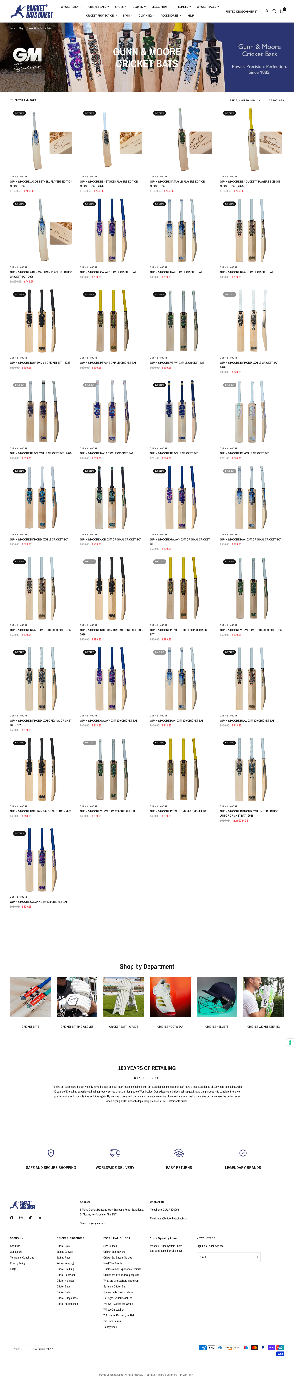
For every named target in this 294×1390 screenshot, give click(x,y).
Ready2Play (110, 1327)
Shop (21, 28)
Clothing (145, 15)
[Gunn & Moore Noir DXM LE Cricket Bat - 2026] (42, 321)
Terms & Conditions (167, 1374)
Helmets (182, 7)
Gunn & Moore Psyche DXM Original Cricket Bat (180, 632)
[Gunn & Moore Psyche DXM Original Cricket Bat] (182, 588)
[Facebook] (14, 1217)
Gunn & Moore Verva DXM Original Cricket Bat (251, 630)
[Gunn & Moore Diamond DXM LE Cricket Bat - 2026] (252, 321)
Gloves (138, 7)
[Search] (274, 11)
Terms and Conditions (22, 1257)
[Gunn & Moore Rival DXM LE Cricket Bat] (252, 230)
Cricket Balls (206, 7)
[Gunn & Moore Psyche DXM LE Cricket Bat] (112, 321)
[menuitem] (71, 6)
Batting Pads (63, 1257)
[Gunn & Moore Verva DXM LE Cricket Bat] (182, 321)
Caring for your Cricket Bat (117, 1298)
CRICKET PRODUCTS (70, 1238)
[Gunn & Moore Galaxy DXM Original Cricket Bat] (182, 498)
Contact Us (16, 1252)
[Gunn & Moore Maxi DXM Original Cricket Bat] (252, 498)
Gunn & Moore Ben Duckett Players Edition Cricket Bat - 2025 (250, 183)
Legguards (159, 7)
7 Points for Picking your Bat (118, 1315)
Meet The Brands (112, 1263)
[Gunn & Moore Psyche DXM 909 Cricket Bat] (182, 769)
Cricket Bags (63, 1286)
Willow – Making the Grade (118, 1304)
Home (12, 28)
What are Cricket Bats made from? (122, 1280)
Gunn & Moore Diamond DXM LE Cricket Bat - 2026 (249, 365)
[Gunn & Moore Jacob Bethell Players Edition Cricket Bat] (42, 140)
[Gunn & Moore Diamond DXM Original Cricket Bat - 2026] (42, 679)
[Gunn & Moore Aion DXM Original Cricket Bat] (112, 498)
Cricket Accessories (67, 1304)
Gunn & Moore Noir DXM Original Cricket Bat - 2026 (111, 632)
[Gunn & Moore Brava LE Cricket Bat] (182, 411)
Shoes (119, 7)
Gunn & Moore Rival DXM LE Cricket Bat (246, 272)
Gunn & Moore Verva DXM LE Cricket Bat (177, 363)
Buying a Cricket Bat (114, 1286)
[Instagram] (23, 1217)
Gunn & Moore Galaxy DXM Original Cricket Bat (180, 541)
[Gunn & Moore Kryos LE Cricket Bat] (252, 411)
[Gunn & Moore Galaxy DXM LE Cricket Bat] (112, 230)
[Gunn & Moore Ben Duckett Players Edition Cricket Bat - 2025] (252, 140)
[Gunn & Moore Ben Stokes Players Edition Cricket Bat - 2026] (112, 140)
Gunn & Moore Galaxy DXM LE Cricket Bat (108, 272)
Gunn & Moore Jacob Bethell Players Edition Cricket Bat (41, 183)
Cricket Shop (70, 7)
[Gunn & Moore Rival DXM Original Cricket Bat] (42, 588)
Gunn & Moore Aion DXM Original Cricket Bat (110, 539)
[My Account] (266, 11)
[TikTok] (33, 1217)
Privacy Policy (17, 1263)
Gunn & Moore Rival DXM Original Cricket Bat (41, 630)
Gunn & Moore (19, 176)
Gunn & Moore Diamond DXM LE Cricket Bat (39, 539)
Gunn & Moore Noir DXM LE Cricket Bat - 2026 (40, 363)
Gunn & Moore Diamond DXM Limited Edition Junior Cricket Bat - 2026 (249, 813)
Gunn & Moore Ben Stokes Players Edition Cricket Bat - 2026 (109, 183)
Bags (126, 15)
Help (190, 15)
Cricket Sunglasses (67, 1298)
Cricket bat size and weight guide (121, 1275)
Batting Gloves (65, 1252)
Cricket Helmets (65, 1280)
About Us (15, 1246)
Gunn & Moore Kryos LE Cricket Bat (244, 453)
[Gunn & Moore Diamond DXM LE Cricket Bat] (42, 498)
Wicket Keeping (65, 1263)
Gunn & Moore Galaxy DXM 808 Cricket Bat (38, 902)
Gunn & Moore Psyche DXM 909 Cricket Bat (179, 811)
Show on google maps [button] (93, 1223)
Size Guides (110, 1246)
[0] (281, 11)
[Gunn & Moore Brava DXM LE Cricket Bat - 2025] (42, 411)
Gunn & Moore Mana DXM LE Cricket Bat (106, 453)
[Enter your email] (257, 1257)
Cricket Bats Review (114, 1252)
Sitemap (151, 1374)
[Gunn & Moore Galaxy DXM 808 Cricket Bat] (42, 860)
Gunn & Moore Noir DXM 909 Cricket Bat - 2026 (40, 811)
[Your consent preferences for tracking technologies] (290, 1042)
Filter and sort (25, 100)
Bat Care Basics (112, 1321)
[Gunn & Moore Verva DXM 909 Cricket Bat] (112, 769)
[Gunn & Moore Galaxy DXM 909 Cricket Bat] (112, 679)
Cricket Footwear (66, 1275)
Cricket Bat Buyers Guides (117, 1257)
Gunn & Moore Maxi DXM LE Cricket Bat (176, 272)
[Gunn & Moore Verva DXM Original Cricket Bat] (252, 588)
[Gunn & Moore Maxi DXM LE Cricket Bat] (182, 230)
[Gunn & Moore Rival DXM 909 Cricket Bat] (252, 679)
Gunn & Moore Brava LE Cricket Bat (174, 453)
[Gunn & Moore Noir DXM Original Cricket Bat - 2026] (112, 588)
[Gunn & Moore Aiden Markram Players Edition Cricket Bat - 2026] (42, 230)
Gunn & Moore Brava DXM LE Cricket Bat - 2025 (41, 453)
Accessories (169, 15)
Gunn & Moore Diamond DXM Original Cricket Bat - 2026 (41, 722)
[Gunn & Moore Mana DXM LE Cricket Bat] (112, 411)
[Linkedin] (42, 1217)
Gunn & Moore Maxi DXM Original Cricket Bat (250, 539)
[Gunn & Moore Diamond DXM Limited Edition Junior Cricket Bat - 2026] (252, 769)
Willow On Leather (113, 1309)
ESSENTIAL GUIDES (116, 1238)
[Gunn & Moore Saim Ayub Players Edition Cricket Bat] (182, 140)
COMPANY (17, 1238)
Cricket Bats (97, 7)
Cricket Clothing (65, 1269)
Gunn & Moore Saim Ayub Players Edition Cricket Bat (177, 183)
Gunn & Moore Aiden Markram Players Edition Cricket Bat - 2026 (41, 274)
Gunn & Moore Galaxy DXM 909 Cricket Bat (108, 720)
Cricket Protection (100, 15)
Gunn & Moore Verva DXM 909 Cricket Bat (107, 811)
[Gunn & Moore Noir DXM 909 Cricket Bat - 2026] (42, 769)
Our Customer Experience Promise (122, 1269)
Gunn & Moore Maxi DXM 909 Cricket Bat (176, 720)
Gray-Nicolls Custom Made (118, 1292)
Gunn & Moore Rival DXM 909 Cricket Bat (247, 720)
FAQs (13, 1269)
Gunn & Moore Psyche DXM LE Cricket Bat (108, 363)
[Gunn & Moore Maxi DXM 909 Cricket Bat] (182, 679)
